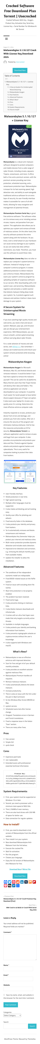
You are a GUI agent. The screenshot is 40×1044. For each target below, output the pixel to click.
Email (6, 975)
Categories (7, 1012)
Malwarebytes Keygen (17, 92)
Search (6, 1022)
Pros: (11, 102)
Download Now (20, 70)
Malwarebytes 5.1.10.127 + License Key (19, 83)
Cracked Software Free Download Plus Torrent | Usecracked (20, 10)
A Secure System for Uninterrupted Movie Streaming (21, 88)
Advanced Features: (16, 97)
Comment (7, 932)
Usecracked (20, 62)
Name (6, 965)
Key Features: (14, 94)
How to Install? (14, 109)
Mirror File (27, 869)
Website (6, 985)
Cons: (11, 104)
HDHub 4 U (16, 346)
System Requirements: (17, 107)
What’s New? (14, 99)
